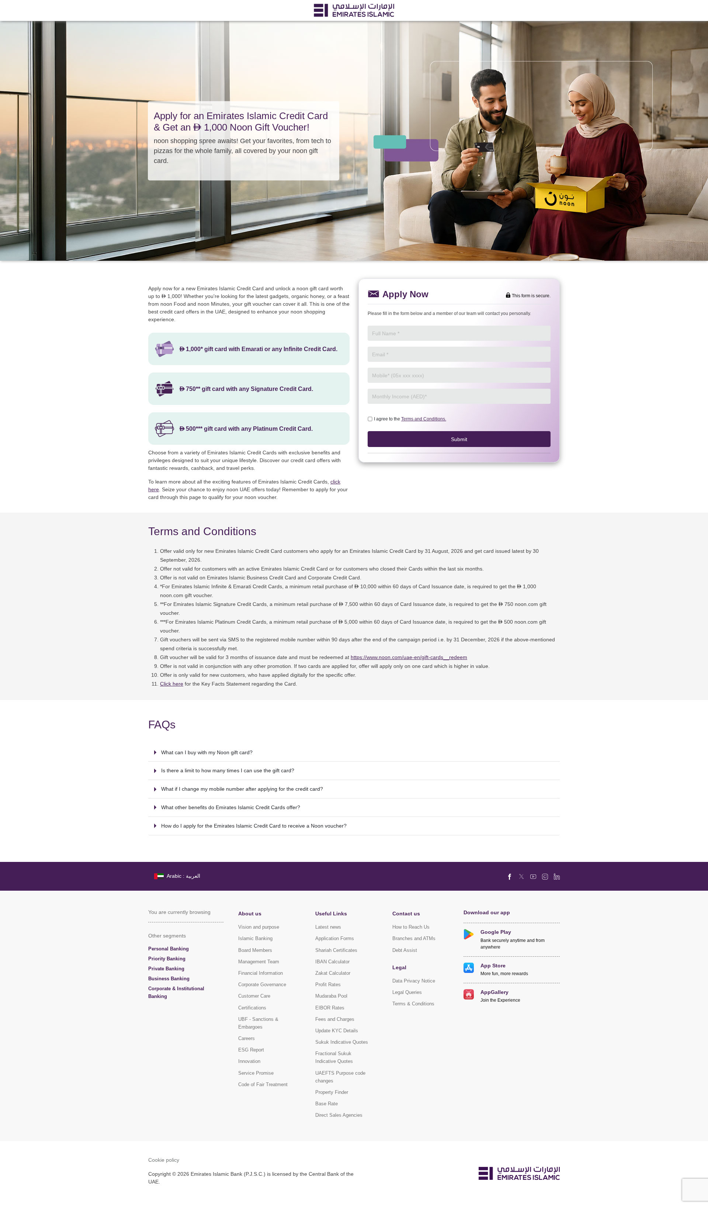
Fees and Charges (334, 1019)
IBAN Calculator (332, 961)
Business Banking (169, 978)
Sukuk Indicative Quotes (341, 1042)
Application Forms (334, 938)
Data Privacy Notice (413, 981)
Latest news (328, 927)
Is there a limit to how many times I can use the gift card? (227, 770)
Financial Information (260, 973)
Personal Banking (168, 949)
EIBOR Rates (329, 1008)
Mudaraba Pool (331, 996)
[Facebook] (510, 876)
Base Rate (326, 1103)
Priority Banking (166, 958)
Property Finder (331, 1092)
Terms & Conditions (413, 1003)
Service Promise (256, 1073)
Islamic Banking (255, 938)
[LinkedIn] (557, 876)
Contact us (406, 913)
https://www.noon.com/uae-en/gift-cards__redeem (409, 657)
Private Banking (166, 968)
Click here (171, 683)
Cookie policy (163, 1160)
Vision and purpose (258, 927)
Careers (246, 1038)
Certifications (252, 1008)
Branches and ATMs (413, 938)
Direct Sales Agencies (338, 1115)
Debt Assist (404, 950)
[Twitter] (521, 876)
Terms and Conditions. (423, 419)
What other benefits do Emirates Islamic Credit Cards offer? (230, 807)
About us (249, 913)
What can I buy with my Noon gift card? (207, 752)
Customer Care (254, 996)
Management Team (258, 961)
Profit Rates (328, 984)
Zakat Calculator (332, 973)
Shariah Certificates (336, 950)
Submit (459, 439)
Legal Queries (407, 992)
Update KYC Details (336, 1030)
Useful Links (331, 913)
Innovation (249, 1061)
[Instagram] (545, 876)
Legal (399, 967)
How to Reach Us (411, 927)
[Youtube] (533, 876)
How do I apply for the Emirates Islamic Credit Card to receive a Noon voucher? (254, 825)
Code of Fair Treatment (263, 1084)
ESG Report (251, 1050)
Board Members (255, 950)
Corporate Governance (262, 984)
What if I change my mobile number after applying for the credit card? (242, 789)
